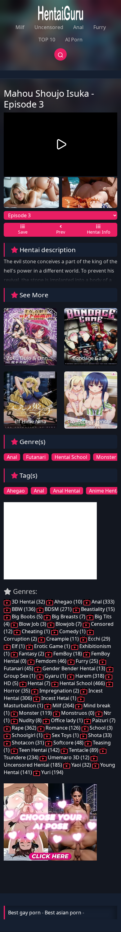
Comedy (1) (72, 631)
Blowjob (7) (68, 624)
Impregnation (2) (59, 690)
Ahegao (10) (68, 601)
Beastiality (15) (97, 609)
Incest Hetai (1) (59, 698)
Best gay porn (24, 912)
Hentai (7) (39, 683)
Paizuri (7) (103, 720)
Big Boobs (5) (27, 616)
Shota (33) (99, 735)
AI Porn (74, 39)
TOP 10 (46, 39)
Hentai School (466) (82, 683)
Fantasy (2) (31, 653)
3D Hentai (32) (28, 601)
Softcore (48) (68, 742)
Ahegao (16, 490)
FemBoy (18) (67, 653)
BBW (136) (24, 609)
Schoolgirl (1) (27, 735)
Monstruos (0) (78, 713)
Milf (20, 27)
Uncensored (48, 27)
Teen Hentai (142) (39, 750)
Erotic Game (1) (52, 646)
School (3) (100, 727)
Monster (106, 457)
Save (23, 232)
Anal (78, 27)
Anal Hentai (66, 490)
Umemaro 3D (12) (69, 757)
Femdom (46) (51, 661)
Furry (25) (86, 661)
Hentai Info (98, 232)
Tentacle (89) (84, 750)
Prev (60, 232)
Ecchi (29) (98, 638)
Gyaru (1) (55, 675)
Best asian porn (63, 912)
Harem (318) (89, 675)
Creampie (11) (62, 638)
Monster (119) (35, 713)
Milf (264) (63, 705)
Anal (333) (102, 601)
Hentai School (71, 457)
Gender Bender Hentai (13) (73, 668)
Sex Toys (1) (65, 735)
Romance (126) (63, 727)
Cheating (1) (35, 631)
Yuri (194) (51, 772)
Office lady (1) (67, 720)
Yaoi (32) (81, 764)
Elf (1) (18, 646)
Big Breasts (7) (69, 616)
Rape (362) (24, 727)
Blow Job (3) (32, 624)
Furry (99, 27)
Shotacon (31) (28, 742)
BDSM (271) (58, 609)
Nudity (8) (30, 720)
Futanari (36, 457)
